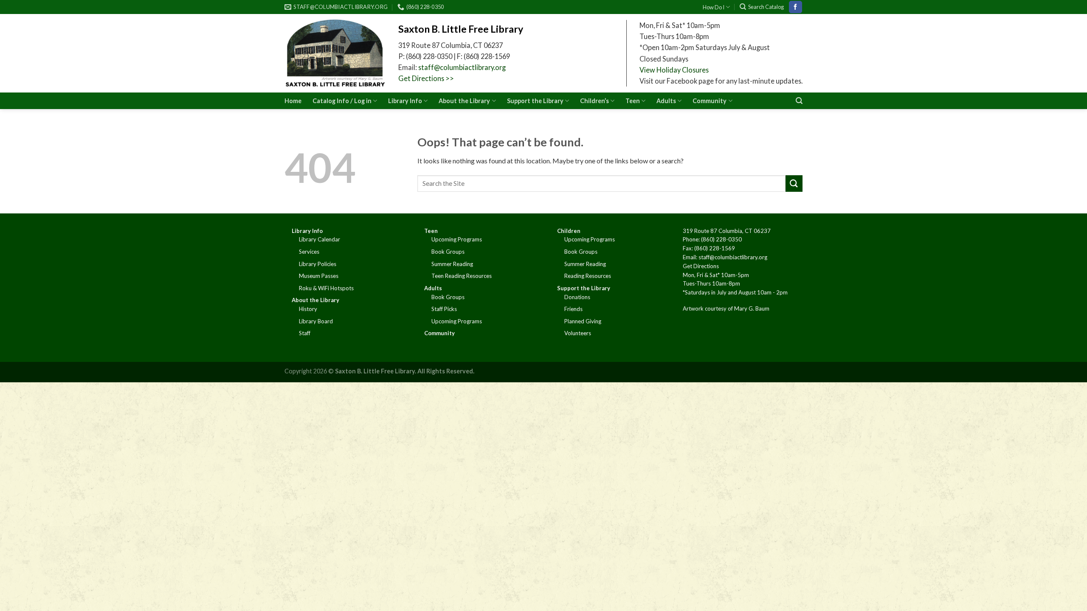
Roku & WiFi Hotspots (326, 288)
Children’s (594, 100)
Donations (577, 297)
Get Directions (701, 266)
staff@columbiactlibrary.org (462, 67)
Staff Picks (444, 309)
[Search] (799, 100)
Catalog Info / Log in (342, 100)
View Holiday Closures (674, 70)
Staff (304, 333)
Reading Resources (587, 275)
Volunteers (577, 333)
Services (309, 251)
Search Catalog (766, 6)
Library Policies (317, 264)
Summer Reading (452, 264)
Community (710, 100)
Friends (573, 309)
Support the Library (535, 100)
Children (568, 230)
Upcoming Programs (456, 239)
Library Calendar (319, 239)
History (308, 309)
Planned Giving (582, 321)
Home (292, 100)
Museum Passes (318, 275)
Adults (666, 100)
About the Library (464, 100)
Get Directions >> (426, 78)
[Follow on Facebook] (795, 7)
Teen (632, 100)
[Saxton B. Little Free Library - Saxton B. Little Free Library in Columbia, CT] (335, 53)
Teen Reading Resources (461, 275)
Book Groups (448, 251)
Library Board (316, 321)
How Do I (713, 7)
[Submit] (794, 183)
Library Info (405, 100)
